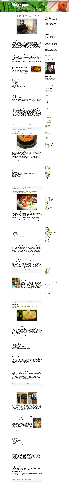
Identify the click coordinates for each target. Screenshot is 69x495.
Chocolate (46, 166)
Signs (46, 244)
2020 (46, 96)
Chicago (46, 163)
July (46, 127)
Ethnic (19, 480)
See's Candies (47, 242)
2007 (46, 137)
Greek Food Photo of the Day (49, 194)
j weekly (16, 405)
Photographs (47, 230)
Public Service (47, 234)
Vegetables (21, 188)
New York (46, 223)
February (47, 133)
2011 (46, 107)
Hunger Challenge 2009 (48, 198)
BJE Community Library (37, 405)
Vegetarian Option (23, 129)
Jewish (46, 208)
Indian (46, 203)
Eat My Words (47, 173)
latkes (29, 215)
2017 (46, 100)
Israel (46, 204)
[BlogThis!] (28, 128)
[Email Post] (25, 187)
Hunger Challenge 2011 (48, 200)
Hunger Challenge (47, 197)
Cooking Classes (18, 302)
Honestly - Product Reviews (49, 196)
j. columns (21, 480)
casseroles (46, 161)
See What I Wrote (29, 480)
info (14, 122)
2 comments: (22, 269)
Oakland (21, 302)
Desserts (46, 170)
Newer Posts (14, 483)
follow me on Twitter (54, 282)
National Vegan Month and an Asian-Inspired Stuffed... (51, 120)
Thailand (46, 254)
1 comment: (22, 187)
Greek (46, 193)
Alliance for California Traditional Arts (27, 294)
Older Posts (39, 483)
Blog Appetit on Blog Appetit (49, 152)
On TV (46, 227)
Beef (46, 150)
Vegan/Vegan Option (48, 266)
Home (27, 483)
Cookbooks (46, 167)
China (46, 165)
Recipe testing (47, 236)
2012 (46, 106)
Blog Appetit (21, 5)
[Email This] (27, 128)
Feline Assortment (47, 181)
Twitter (46, 264)
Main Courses (17, 129)
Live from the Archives (48, 213)
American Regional (48, 145)
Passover (46, 229)
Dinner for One (47, 171)
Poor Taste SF (47, 233)
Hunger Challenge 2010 (48, 199)
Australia (46, 149)
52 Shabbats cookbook (48, 143)
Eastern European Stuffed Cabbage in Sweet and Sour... (51, 117)
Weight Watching (47, 271)
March (47, 132)
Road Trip (46, 239)
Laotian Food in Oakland (18, 276)
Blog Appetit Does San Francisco (49, 79)
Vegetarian (24, 188)
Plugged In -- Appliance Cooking (49, 232)
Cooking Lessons (47, 169)
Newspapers (47, 224)
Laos (46, 211)
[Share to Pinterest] (31, 128)
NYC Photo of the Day (48, 225)
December (47, 110)
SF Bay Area (47, 243)
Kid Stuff (46, 209)
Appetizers (46, 146)
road (46, 238)
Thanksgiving (47, 255)
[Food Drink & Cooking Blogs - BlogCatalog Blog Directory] (51, 285)
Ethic (46, 177)
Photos (46, 231)
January (47, 134)
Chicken (46, 164)
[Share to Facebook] (30, 128)
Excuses (46, 179)
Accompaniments (47, 144)
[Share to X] (29, 128)
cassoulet (24, 70)
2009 (46, 109)
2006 (46, 138)
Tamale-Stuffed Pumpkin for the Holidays (22, 133)
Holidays (18, 188)
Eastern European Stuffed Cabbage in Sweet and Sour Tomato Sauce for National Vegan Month (25, 192)
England (46, 175)
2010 (46, 108)
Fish (14, 129)
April (47, 131)
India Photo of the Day (48, 202)
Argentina (46, 147)
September (47, 125)
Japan (46, 206)
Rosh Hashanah (47, 240)
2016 (46, 101)
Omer (28, 213)
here (34, 212)
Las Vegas (46, 212)
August (47, 126)
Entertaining (15, 188)
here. (29, 280)
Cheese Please (47, 162)
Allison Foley (48, 55)
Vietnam (46, 270)
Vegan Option (47, 265)
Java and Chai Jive (48, 207)
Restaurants (47, 237)
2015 (46, 102)
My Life (20, 129)
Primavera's (21, 158)
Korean (46, 210)
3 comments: (22, 383)
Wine (46, 273)
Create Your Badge (47, 278)
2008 (46, 136)
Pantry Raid (47, 228)
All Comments (48, 91)
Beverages (46, 151)
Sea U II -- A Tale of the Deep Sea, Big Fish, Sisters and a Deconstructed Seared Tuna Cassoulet (26, 16)
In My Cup (46, 201)
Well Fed (46, 272)
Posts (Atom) (17, 484)
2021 (46, 95)
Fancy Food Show (47, 180)
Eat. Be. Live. (47, 174)
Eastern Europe (16, 480)
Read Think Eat (47, 235)
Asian (14, 302)
